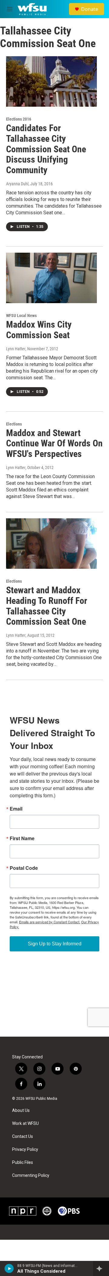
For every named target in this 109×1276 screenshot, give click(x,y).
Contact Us (22, 1136)
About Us (21, 1110)
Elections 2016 (18, 119)
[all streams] (101, 1268)
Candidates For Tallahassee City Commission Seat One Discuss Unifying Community (46, 149)
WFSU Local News (21, 315)
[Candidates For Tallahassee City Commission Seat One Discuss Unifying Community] (51, 81)
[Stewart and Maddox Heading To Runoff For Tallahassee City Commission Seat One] (51, 543)
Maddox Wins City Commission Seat (38, 329)
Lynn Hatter (15, 467)
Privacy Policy (25, 1149)
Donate (89, 9)
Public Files (22, 1162)
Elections (14, 424)
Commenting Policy (30, 1175)
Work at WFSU (25, 1123)
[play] (9, 1268)
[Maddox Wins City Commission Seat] (51, 278)
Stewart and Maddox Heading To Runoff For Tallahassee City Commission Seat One (46, 606)
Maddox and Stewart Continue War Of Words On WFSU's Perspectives (54, 443)
